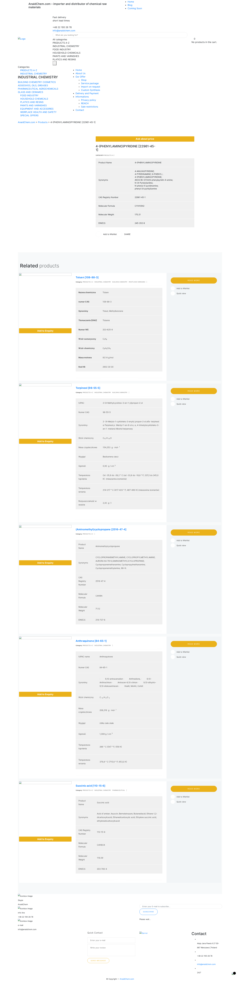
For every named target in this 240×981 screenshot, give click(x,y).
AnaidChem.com (127, 979)
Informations (82, 96)
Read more (194, 280)
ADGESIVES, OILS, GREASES (33, 85)
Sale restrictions (89, 106)
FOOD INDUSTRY (29, 95)
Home (131, 1)
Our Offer (80, 76)
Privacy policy (88, 100)
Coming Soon (135, 8)
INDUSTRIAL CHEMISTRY (33, 73)
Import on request (90, 86)
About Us (80, 73)
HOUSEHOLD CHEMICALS (34, 98)
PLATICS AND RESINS (31, 102)
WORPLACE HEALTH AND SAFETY (38, 112)
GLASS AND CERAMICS (30, 92)
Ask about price (145, 138)
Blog (130, 5)
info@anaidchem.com (64, 30)
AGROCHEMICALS (48, 88)
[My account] (193, 35)
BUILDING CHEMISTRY (30, 82)
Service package (90, 83)
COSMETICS (49, 82)
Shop (84, 80)
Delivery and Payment (87, 93)
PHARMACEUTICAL (28, 88)
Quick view (181, 293)
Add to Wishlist (183, 288)
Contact (80, 110)
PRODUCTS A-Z (28, 70)
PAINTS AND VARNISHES (33, 105)
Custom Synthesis (90, 90)
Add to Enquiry (45, 330)
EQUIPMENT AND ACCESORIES (36, 108)
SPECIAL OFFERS (29, 115)
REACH (85, 103)
